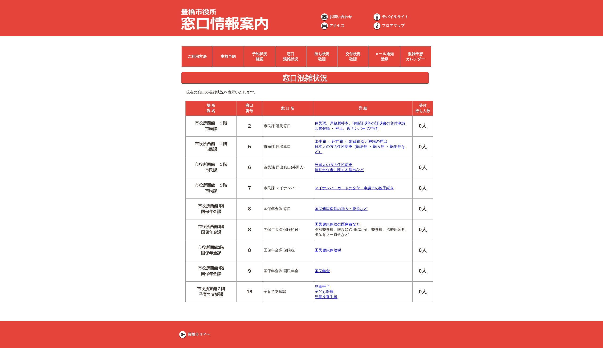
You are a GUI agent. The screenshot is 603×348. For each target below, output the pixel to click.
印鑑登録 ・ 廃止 (329, 128)
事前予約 (228, 56)
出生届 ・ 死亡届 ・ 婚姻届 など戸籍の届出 (351, 141)
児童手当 (322, 286)
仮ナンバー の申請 (362, 128)
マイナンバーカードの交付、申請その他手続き (354, 188)
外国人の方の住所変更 (333, 165)
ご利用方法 (197, 56)
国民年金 (322, 271)
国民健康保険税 (328, 250)
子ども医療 (324, 292)
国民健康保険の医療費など (337, 224)
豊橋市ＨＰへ (198, 334)
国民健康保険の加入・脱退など (341, 209)
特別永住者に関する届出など (339, 170)
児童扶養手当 (326, 297)
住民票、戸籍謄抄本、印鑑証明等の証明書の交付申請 (360, 123)
